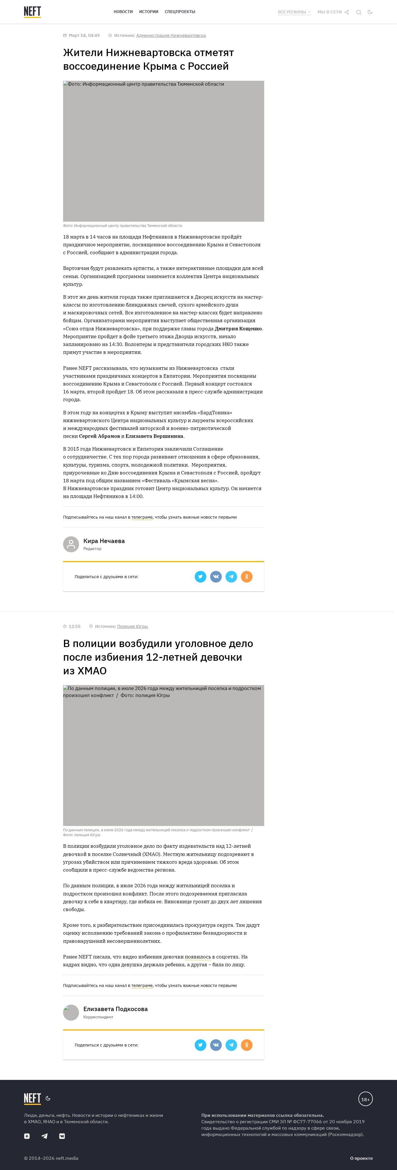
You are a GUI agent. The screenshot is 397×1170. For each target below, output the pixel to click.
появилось (198, 957)
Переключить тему (370, 12)
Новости (123, 11)
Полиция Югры (132, 626)
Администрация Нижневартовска (171, 35)
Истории (148, 11)
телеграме (142, 517)
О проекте (361, 1158)
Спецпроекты (180, 11)
